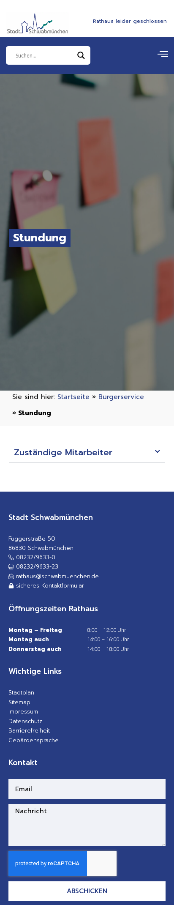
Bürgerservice (121, 397)
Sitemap (19, 702)
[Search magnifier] (81, 55)
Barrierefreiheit (29, 731)
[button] (87, 453)
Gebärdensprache (33, 740)
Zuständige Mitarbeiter (63, 452)
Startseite (73, 397)
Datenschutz (25, 721)
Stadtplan (21, 693)
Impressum (23, 712)
